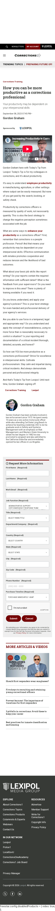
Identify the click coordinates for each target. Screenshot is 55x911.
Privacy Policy (21, 633)
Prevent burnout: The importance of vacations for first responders (24, 701)
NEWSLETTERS (18, 47)
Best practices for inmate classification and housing (26, 723)
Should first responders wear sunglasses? (27, 681)
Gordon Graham (13, 118)
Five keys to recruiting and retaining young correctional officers (25, 691)
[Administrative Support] (27, 506)
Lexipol (35, 390)
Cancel (29, 618)
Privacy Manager (11, 873)
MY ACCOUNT (33, 47)
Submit (13, 618)
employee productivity (39, 183)
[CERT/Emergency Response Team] (27, 508)
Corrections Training (12, 82)
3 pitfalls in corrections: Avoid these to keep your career (26, 712)
